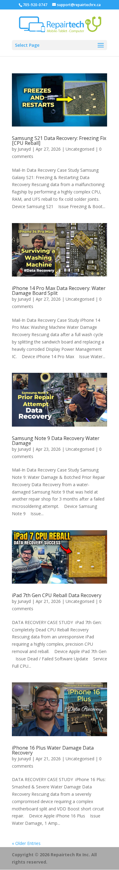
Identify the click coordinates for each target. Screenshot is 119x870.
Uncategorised (80, 149)
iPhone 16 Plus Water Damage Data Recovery (53, 750)
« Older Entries (26, 843)
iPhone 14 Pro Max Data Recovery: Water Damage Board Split (59, 290)
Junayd (24, 149)
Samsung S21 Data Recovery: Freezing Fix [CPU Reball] (59, 140)
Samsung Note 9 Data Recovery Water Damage (55, 440)
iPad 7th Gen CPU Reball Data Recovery (56, 595)
